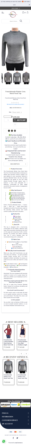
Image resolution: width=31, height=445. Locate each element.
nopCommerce (18, 442)
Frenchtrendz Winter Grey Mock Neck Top (8, 376)
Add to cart (21, 120)
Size (10, 112)
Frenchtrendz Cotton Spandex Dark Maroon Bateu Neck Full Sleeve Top (8, 343)
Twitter (17, 438)
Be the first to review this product (15, 104)
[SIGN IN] (28, 12)
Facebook (13, 438)
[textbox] (10, 21)
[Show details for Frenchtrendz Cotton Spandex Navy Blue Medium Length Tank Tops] (22, 331)
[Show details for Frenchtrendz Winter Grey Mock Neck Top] (8, 366)
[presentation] (21, 354)
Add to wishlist (15, 124)
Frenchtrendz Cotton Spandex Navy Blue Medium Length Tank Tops (22, 343)
